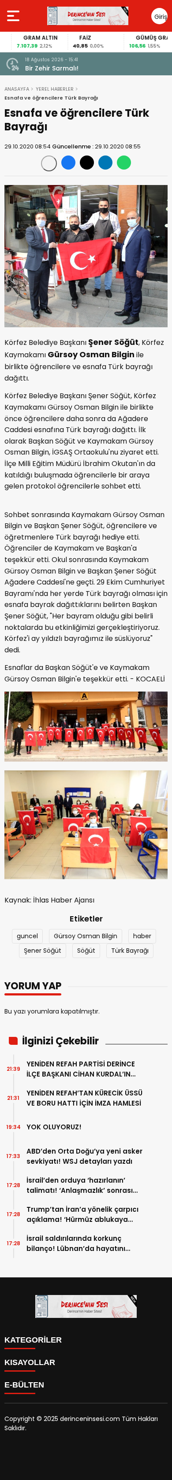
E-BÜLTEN (24, 1384)
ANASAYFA (16, 88)
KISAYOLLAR (29, 1362)
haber (142, 936)
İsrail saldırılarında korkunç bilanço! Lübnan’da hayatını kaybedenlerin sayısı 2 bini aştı (80, 1244)
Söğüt (86, 950)
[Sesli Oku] (49, 163)
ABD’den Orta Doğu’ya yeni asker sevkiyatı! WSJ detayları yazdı (84, 1156)
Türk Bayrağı (130, 950)
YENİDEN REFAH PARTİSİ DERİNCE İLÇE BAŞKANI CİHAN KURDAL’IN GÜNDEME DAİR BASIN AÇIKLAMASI (84, 1069)
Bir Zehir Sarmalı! (52, 68)
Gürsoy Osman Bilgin (85, 936)
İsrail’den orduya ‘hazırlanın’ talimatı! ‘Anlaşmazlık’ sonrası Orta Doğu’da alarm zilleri (79, 1185)
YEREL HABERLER (55, 88)
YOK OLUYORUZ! (54, 1127)
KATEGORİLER (33, 1340)
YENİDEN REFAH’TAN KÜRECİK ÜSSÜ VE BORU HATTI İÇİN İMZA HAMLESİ (84, 1098)
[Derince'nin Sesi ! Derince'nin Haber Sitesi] (87, 16)
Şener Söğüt (42, 950)
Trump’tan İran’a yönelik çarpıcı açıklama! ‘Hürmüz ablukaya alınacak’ (82, 1215)
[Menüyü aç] (14, 16)
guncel (27, 936)
